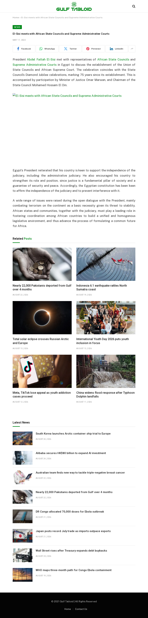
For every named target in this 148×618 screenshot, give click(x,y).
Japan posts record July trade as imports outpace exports (73, 531)
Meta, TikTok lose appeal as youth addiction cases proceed (42, 394)
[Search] (133, 6)
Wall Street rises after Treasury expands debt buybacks (71, 550)
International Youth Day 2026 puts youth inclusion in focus (102, 341)
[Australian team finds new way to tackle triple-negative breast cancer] (22, 477)
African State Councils (113, 59)
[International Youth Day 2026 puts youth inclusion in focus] (105, 317)
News (17, 27)
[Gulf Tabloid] (73, 6)
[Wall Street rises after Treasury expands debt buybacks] (22, 555)
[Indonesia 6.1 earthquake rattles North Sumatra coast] (105, 264)
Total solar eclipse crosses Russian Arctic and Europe (41, 341)
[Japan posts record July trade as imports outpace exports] (22, 536)
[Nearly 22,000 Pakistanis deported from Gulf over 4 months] (42, 264)
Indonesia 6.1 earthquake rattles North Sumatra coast (101, 287)
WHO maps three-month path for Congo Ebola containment (74, 570)
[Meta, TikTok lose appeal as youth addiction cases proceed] (42, 371)
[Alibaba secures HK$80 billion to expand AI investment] (22, 458)
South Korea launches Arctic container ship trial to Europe (73, 433)
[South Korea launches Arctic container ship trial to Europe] (22, 438)
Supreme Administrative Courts (34, 64)
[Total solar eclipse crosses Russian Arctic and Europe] (42, 317)
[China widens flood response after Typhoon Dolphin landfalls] (105, 371)
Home (16, 17)
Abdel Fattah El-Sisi (41, 59)
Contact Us (81, 609)
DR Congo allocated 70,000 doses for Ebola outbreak (70, 511)
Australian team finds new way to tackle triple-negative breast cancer (80, 472)
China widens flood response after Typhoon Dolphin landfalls (105, 394)
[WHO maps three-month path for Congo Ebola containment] (22, 575)
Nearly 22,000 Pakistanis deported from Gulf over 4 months (42, 287)
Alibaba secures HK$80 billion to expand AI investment (71, 453)
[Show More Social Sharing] (132, 48)
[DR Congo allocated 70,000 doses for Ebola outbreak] (22, 516)
